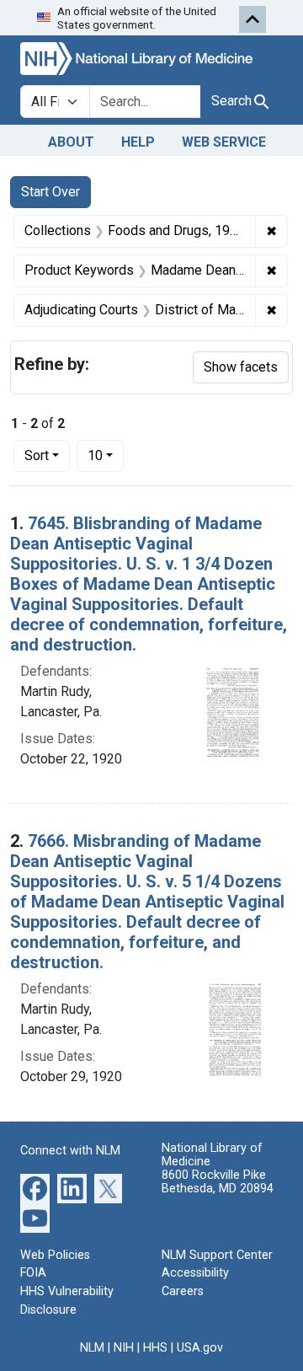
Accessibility (195, 1273)
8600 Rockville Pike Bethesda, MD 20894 (218, 1182)
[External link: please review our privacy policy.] (35, 1187)
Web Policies (55, 1255)
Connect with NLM (70, 1150)
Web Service (224, 142)
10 (106, 455)
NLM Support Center (217, 1255)
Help (138, 142)
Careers (183, 1291)
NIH (124, 1348)
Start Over (50, 192)
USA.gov (200, 1348)
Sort (36, 455)
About (71, 142)
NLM (92, 1348)
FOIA (33, 1273)
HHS (155, 1348)
